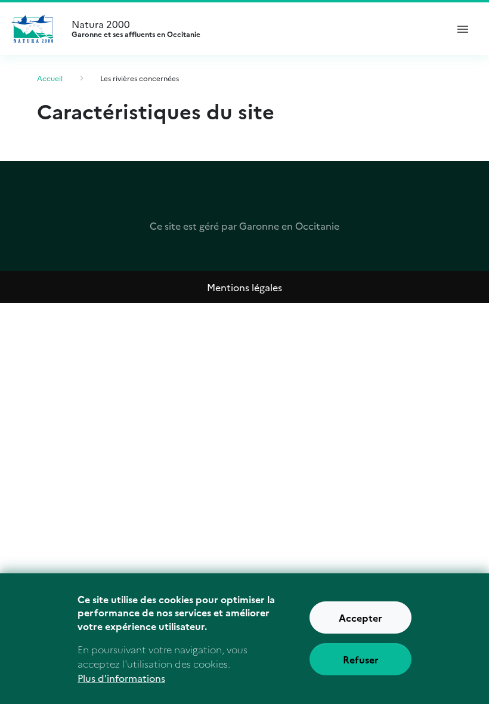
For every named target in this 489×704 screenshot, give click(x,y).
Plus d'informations (121, 677)
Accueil (50, 78)
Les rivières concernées (139, 78)
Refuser (361, 659)
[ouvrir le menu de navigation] (462, 28)
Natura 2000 (136, 28)
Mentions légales (244, 287)
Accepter (360, 617)
